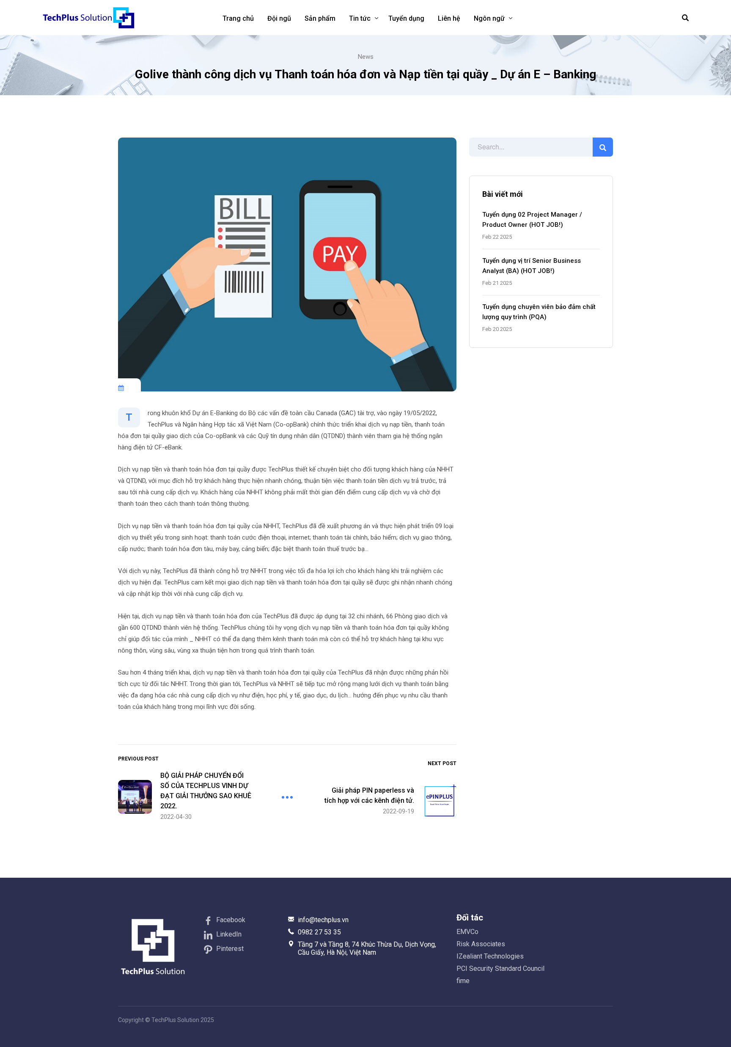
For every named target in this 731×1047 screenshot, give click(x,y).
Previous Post (138, 759)
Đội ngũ (279, 18)
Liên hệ (449, 18)
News (366, 57)
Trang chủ (238, 18)
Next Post (442, 763)
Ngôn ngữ (489, 18)
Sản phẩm (320, 18)
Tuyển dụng (406, 18)
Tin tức (360, 18)
